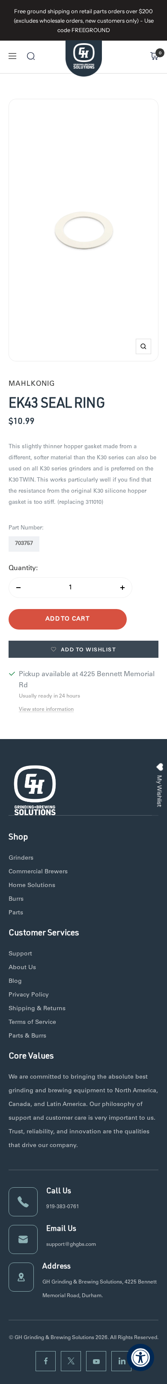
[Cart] (154, 56)
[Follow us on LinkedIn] (121, 1361)
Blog (15, 982)
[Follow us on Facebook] (45, 1361)
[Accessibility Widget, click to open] (140, 1357)
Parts (16, 913)
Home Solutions (32, 886)
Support (20, 954)
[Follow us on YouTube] (96, 1361)
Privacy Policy (29, 995)
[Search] (31, 56)
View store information (46, 709)
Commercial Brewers (38, 872)
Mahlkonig (32, 384)
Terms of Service (32, 1023)
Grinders (21, 858)
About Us (22, 968)
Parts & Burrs (27, 1036)
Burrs (16, 899)
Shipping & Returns (37, 1009)
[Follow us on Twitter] (71, 1361)
